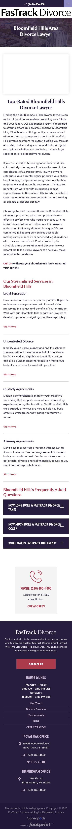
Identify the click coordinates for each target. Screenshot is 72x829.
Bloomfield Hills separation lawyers (41, 313)
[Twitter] (28, 762)
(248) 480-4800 (34, 4)
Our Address (36, 606)
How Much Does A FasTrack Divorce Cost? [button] (34, 526)
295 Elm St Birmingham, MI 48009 (36, 780)
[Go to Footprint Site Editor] (36, 825)
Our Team (36, 703)
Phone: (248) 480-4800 (36, 588)
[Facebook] (31, 762)
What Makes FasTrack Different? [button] (32, 542)
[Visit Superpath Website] (36, 819)
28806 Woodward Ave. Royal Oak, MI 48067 (36, 745)
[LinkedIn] (35, 762)
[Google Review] (39, 762)
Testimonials (36, 715)
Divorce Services (36, 709)
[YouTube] (43, 762)
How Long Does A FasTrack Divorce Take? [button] (34, 507)
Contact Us (36, 664)
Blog (36, 720)
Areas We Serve (36, 726)
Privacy (59, 812)
